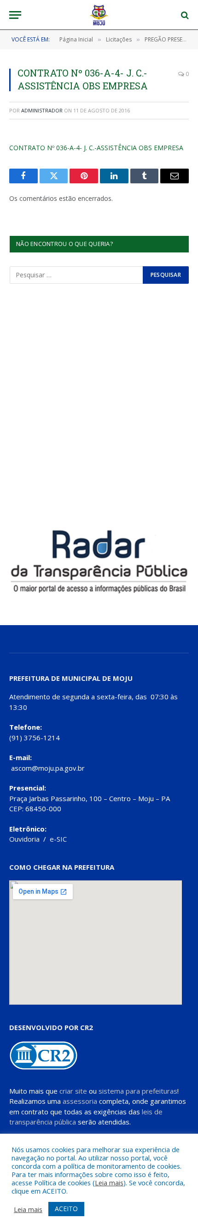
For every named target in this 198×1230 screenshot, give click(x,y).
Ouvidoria (24, 838)
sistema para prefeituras (138, 1090)
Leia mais (109, 1182)
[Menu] (15, 15)
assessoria (80, 1101)
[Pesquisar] (184, 15)
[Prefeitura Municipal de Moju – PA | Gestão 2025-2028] (99, 15)
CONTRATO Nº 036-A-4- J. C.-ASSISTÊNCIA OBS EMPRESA (96, 147)
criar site (73, 1090)
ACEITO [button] (66, 1208)
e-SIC (58, 838)
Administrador (42, 110)
